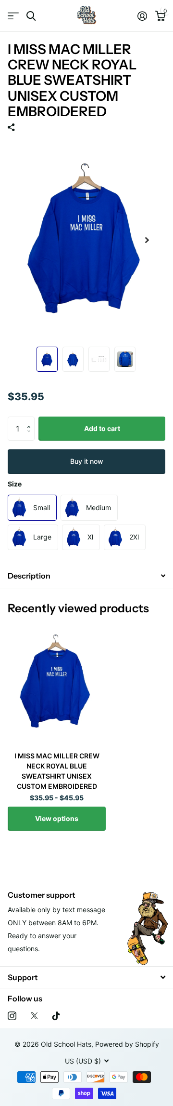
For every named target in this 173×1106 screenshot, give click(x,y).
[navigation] (47, 359)
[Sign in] (142, 15)
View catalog (13, 16)
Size (15, 484)
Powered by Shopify (127, 1044)
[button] (31, 420)
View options (56, 818)
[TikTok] (56, 1016)
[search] (31, 16)
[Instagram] (12, 1016)
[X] (34, 1015)
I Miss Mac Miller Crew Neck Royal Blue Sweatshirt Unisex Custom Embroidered (56, 771)
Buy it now (86, 461)
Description (29, 575)
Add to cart (102, 428)
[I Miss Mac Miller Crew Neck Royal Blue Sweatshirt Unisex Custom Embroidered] (57, 682)
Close (86, 977)
